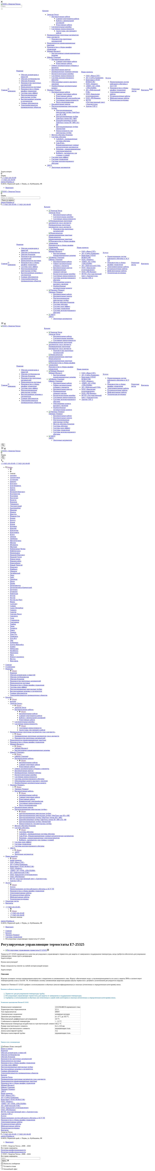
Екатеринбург (15, 508)
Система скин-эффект (29, 93)
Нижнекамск (15, 553)
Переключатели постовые (31, 87)
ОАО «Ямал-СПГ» (93, 76)
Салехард (13, 604)
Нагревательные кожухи (61, 70)
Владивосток (15, 494)
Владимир (14, 496)
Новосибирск (15, 563)
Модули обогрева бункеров (62, 135)
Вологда (13, 500)
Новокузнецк (15, 559)
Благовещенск (15, 486)
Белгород (13, 484)
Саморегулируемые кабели (66, 61)
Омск (12, 575)
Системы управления (60, 159)
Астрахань (14, 479)
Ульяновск (14, 636)
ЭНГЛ (49, 165)
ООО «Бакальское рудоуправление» (93, 95)
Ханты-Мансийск (17, 644)
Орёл (12, 577)
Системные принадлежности (63, 29)
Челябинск (14, 651)
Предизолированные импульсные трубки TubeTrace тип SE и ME (68, 112)
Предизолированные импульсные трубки (29, 96)
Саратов (13, 612)
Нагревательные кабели (61, 17)
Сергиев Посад (16, 614)
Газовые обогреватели (29, 103)
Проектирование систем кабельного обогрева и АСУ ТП (119, 84)
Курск (12, 534)
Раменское (14, 594)
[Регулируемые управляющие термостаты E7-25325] (27, 950)
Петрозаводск (15, 585)
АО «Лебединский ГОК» (91, 266)
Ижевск (13, 512)
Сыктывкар (14, 622)
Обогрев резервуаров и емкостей (13, 1053)
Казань (12, 518)
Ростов (12, 598)
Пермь (12, 583)
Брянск (12, 490)
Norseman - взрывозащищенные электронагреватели (68, 150)
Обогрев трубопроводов (30, 79)
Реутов (12, 596)
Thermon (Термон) (54, 90)
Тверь (12, 626)
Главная (4, 90)
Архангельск (15, 477)
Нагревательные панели (61, 104)
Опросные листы (136, 90)
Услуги (108, 78)
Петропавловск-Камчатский (21, 587)
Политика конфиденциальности (13, 1150)
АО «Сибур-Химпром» (95, 78)
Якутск (13, 659)
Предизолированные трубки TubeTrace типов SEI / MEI (67, 117)
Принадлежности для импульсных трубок (64, 132)
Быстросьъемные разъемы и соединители (31, 100)
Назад (14, 671)
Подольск (13, 589)
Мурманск (14, 545)
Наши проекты (87, 72)
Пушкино (13, 592)
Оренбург (13, 579)
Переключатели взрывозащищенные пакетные (60, 238)
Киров (12, 522)
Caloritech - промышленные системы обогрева (66, 140)
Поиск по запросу (8, 200)
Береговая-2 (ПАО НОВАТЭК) (93, 81)
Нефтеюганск (15, 551)
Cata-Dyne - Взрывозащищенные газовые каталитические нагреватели (67, 145)
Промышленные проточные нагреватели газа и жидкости (60, 226)
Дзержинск (14, 504)
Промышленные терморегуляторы (65, 72)
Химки (12, 647)
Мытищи (13, 547)
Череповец (14, 653)
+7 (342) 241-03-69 (9, 178)
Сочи (12, 618)
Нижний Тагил (16, 557)
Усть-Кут (13, 638)
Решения (19, 71)
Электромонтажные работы (118, 267)
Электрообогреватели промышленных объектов (31, 106)
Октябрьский (15, 573)
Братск (12, 488)
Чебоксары (14, 649)
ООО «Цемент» (92, 84)
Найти (4, 1161)
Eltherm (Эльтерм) (54, 57)
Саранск (13, 610)
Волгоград (14, 498)
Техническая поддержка (119, 100)
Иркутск (13, 514)
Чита (12, 655)
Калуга (12, 520)
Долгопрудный (16, 506)
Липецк (13, 537)
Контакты (145, 90)
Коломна (13, 526)
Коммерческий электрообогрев (68, 98)
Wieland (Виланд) (53, 51)
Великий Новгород (17, 492)
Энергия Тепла (53, 15)
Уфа (11, 640)
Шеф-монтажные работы (119, 98)
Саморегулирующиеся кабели (67, 19)
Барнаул (13, 481)
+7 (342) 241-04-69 (8, 180)
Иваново (13, 510)
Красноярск (14, 532)
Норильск (14, 567)
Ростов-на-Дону (16, 600)
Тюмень (13, 632)
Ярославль (14, 661)
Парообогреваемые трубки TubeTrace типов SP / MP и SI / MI (67, 123)
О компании (12, 90)
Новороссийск (15, 561)
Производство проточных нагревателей (31, 84)
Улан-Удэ (13, 634)
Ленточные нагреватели (61, 167)
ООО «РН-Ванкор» (93, 98)
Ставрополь (14, 620)
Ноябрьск (13, 569)
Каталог (45, 11)
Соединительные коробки (62, 27)
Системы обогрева (59, 137)
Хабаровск (14, 642)
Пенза (12, 581)
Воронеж (13, 502)
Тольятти (13, 628)
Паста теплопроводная (65, 102)
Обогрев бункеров (28, 81)
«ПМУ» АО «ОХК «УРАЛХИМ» (93, 87)
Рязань (12, 602)
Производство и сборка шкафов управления (30, 90)
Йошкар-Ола (15, 516)
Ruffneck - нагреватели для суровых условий (66, 154)
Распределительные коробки (63, 74)
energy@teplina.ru (7, 921)
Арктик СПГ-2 (91, 106)
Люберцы (13, 539)
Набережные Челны (17, 549)
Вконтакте (9, 188)
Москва (13, 543)
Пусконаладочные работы (120, 96)
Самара (13, 606)
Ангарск (13, 475)
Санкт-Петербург (16, 608)
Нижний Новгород (17, 555)
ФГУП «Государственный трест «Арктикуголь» (95, 102)
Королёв (13, 528)
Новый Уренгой (16, 565)
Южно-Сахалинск (17, 657)
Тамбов (13, 624)
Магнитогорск (15, 541)
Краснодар (14, 530)
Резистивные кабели (64, 25)
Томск (12, 630)
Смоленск (14, 616)
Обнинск (13, 571)
